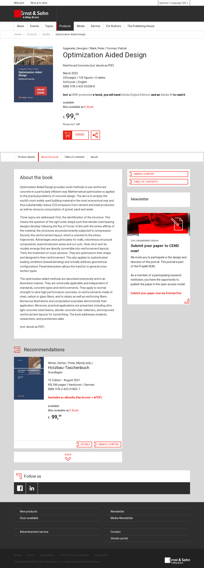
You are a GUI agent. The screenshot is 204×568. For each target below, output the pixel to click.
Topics (49, 26)
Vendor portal (119, 538)
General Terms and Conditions (74, 555)
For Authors (113, 26)
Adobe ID (167, 94)
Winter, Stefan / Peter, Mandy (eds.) (70, 363)
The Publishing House (140, 26)
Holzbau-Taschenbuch (68, 369)
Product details (26, 157)
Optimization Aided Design (70, 34)
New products (28, 511)
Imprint (30, 555)
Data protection (47, 555)
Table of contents (74, 157)
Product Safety (101, 555)
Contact (116, 531)
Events (34, 26)
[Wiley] (19, 3)
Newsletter (117, 511)
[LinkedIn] (32, 488)
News (20, 26)
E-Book (88, 106)
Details (85, 444)
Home (17, 34)
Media (81, 26)
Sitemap (17, 555)
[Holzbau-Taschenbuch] (29, 378)
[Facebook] (20, 488)
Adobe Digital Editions (136, 94)
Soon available (29, 518)
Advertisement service (34, 531)
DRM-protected (81, 94)
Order (79, 134)
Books (46, 34)
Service (95, 26)
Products (65, 26)
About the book (49, 157)
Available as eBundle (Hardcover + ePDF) (75, 397)
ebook (94, 157)
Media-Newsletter (122, 518)
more (68, 454)
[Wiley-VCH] (38, 3)
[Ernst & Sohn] (35, 14)
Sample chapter (108, 444)
